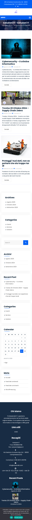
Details (6, 85)
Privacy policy (18, 517)
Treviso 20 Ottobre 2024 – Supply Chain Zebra (15, 109)
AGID (16, 432)
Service (9, 227)
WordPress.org (10, 390)
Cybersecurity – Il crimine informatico (15, 62)
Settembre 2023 (12, 207)
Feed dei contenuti (12, 381)
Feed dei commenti (12, 386)
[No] (30, 514)
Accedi (8, 378)
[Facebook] (15, 6)
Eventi (9, 224)
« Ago (5, 363)
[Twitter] (17, 6)
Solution (9, 230)
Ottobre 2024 (11, 205)
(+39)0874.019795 (22, 4)
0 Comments (18, 168)
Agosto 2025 (11, 202)
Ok (11, 517)
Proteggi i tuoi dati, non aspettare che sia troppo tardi (16, 163)
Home (10, 25)
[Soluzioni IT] (16, 12)
